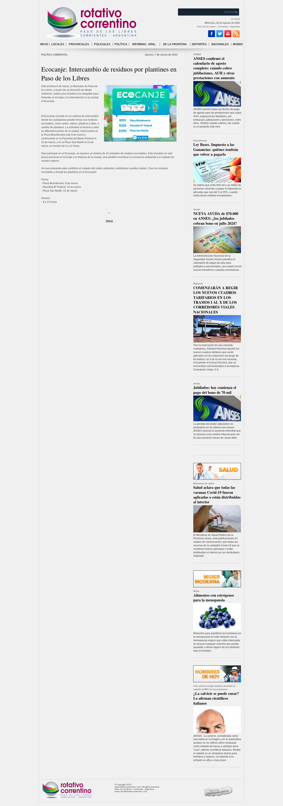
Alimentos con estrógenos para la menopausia (213, 597)
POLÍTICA (121, 44)
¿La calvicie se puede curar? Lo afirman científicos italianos (216, 698)
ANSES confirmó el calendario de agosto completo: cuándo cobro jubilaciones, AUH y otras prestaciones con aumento (214, 68)
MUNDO (238, 44)
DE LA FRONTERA (175, 44)
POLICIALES (102, 44)
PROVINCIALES (79, 44)
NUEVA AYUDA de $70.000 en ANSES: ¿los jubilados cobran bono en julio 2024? (215, 218)
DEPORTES (199, 44)
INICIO (44, 44)
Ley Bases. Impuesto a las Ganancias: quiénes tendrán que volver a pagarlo (215, 149)
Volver (109, 221)
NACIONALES (220, 44)
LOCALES (57, 44)
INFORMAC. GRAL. (144, 44)
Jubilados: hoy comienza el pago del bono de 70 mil (214, 390)
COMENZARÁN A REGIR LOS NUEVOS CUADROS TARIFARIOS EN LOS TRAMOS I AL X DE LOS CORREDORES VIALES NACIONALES (215, 300)
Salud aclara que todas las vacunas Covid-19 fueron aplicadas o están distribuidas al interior (217, 495)
